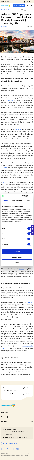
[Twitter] (17, 449)
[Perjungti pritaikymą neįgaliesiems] (27, 2)
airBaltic (10, 100)
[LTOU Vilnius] (8, 405)
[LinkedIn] (12, 449)
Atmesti (17, 262)
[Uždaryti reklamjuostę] (31, 196)
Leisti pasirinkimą (17, 257)
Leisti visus (17, 251)
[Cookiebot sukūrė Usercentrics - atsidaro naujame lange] (21, 196)
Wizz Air (4, 182)
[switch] (29, 233)
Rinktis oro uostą (5, 1)
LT (30, 2)
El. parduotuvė (20, 5)
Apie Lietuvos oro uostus (10, 443)
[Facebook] (2, 449)
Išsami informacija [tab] (17, 200)
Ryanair (21, 269)
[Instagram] (7, 449)
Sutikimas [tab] (5, 200)
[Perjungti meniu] (32, 6)
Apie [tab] (28, 200)
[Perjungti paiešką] (28, 6)
